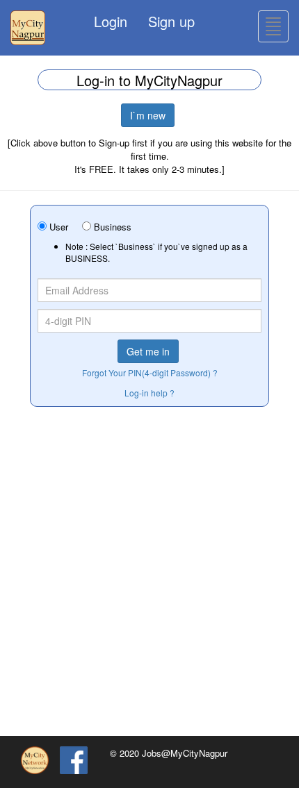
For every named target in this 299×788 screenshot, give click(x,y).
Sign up (171, 21)
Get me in (148, 351)
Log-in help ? (149, 393)
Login (110, 21)
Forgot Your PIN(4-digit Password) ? (150, 372)
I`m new (147, 115)
